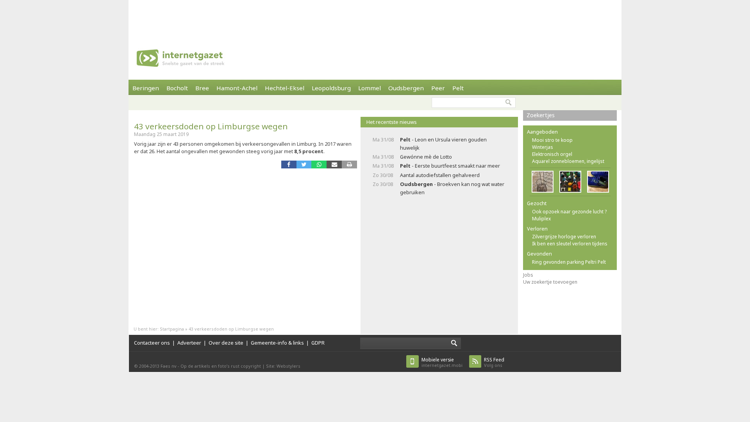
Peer (438, 88)
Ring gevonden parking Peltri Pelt (569, 262)
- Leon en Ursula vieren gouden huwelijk (443, 143)
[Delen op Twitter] (304, 164)
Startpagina (172, 329)
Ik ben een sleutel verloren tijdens (569, 243)
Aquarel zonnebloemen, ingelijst (568, 161)
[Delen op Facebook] (288, 164)
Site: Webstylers (283, 366)
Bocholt (177, 88)
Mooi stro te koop (552, 140)
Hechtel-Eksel (284, 88)
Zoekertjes (541, 115)
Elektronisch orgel (552, 154)
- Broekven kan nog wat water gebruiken (452, 188)
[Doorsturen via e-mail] (334, 164)
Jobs (528, 275)
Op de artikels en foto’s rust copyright (220, 366)
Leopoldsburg (331, 88)
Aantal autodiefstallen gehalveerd (440, 175)
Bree (202, 88)
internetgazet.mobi (441, 362)
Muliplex (541, 218)
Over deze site (226, 342)
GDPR (318, 342)
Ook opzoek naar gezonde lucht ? (569, 211)
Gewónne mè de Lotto (426, 156)
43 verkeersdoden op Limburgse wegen (211, 126)
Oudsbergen (406, 88)
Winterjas (542, 147)
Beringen (145, 88)
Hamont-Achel (236, 88)
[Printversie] (349, 164)
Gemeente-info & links (277, 342)
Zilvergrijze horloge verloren (564, 236)
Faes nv (169, 366)
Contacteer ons (152, 342)
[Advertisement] (375, 17)
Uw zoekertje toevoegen (550, 282)
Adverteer (189, 342)
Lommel (369, 88)
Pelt (458, 88)
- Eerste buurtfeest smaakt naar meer (450, 165)
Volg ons (494, 362)
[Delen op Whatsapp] (319, 164)
